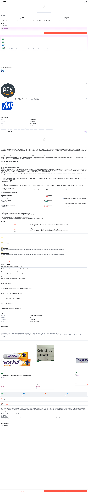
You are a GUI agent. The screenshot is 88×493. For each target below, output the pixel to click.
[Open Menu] (2, 2)
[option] (4, 129)
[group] (44, 6)
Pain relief (3, 162)
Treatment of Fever (5, 164)
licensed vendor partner (4, 417)
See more (2, 245)
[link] (5, 1)
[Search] (84, 2)
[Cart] (86, 2)
